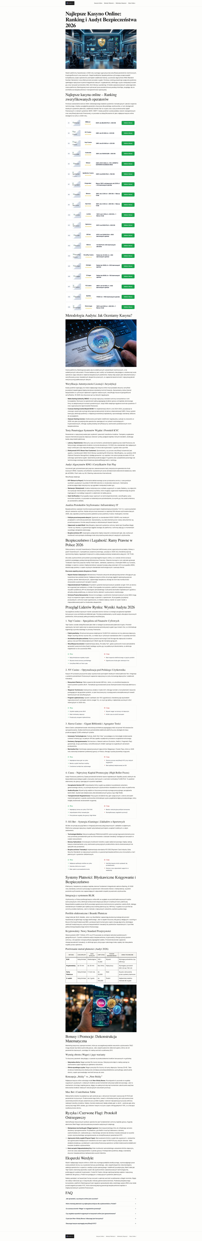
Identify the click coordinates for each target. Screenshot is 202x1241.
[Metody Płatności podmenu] (115, 1236)
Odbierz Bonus (128, 123)
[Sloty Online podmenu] (136, 1236)
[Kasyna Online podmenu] (104, 1236)
